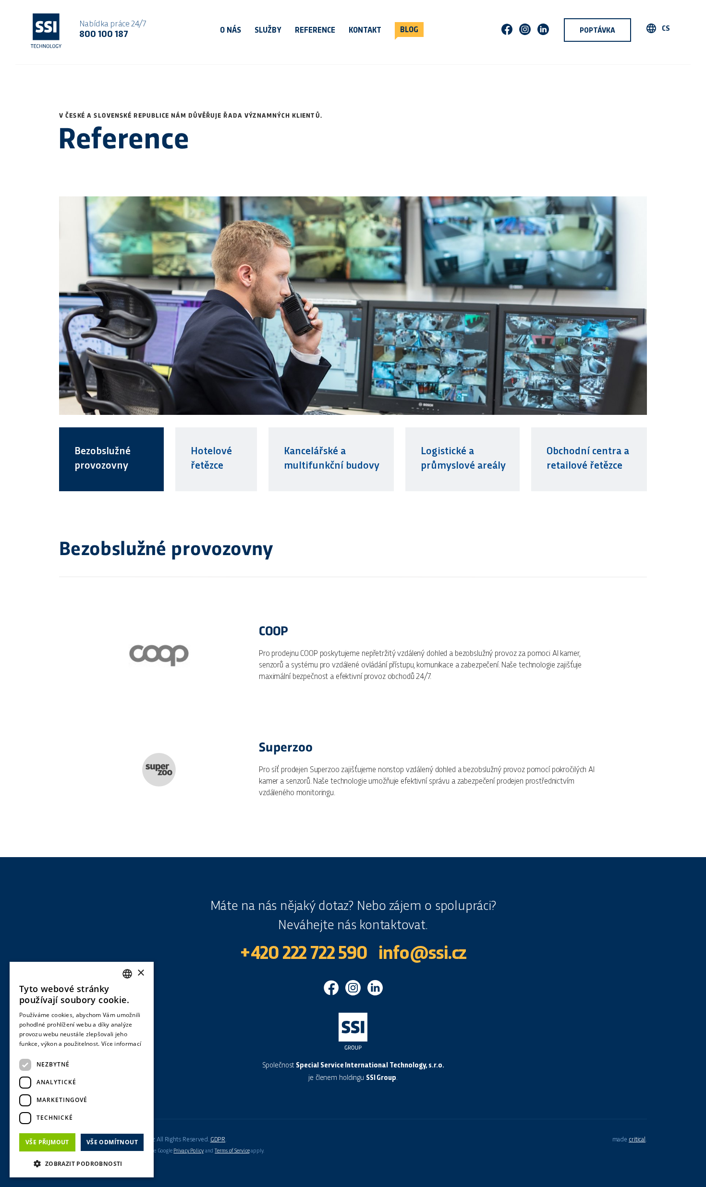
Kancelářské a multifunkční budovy (331, 459)
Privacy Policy (188, 1151)
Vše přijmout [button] (47, 1142)
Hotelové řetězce (211, 459)
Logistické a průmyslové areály (463, 459)
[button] (81, 1163)
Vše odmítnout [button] (112, 1142)
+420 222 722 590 (303, 954)
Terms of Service (232, 1151)
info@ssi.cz (422, 954)
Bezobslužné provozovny (102, 459)
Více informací (121, 1044)
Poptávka (597, 31)
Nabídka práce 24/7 (112, 29)
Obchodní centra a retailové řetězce (588, 459)
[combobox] (127, 974)
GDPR (218, 1140)
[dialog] (82, 1069)
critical (637, 1140)
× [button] (140, 973)
